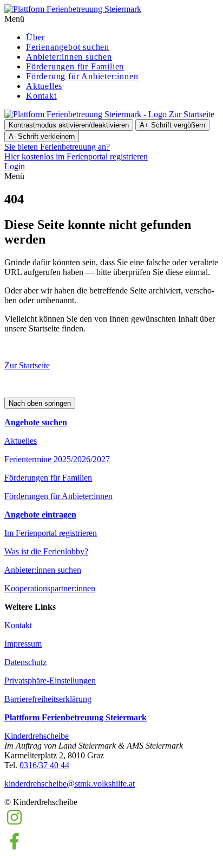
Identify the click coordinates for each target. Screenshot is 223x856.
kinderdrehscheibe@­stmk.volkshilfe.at (69, 783)
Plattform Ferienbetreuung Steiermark (75, 717)
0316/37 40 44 (44, 765)
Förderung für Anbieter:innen (82, 76)
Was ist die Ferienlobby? (46, 551)
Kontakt (41, 95)
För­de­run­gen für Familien (75, 66)
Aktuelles (44, 86)
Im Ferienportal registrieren (50, 533)
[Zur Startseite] (72, 9)
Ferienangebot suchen (67, 47)
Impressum (23, 643)
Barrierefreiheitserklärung (47, 699)
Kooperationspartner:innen (49, 588)
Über (35, 37)
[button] (111, 19)
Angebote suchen (35, 422)
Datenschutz (25, 662)
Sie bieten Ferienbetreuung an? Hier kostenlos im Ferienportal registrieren (76, 151)
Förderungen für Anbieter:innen (58, 496)
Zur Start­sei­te (27, 365)
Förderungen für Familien (48, 477)
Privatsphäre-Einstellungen (50, 680)
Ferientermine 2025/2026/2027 (57, 459)
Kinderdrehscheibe (36, 735)
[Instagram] (14, 824)
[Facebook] (14, 846)
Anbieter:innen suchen (69, 56)
